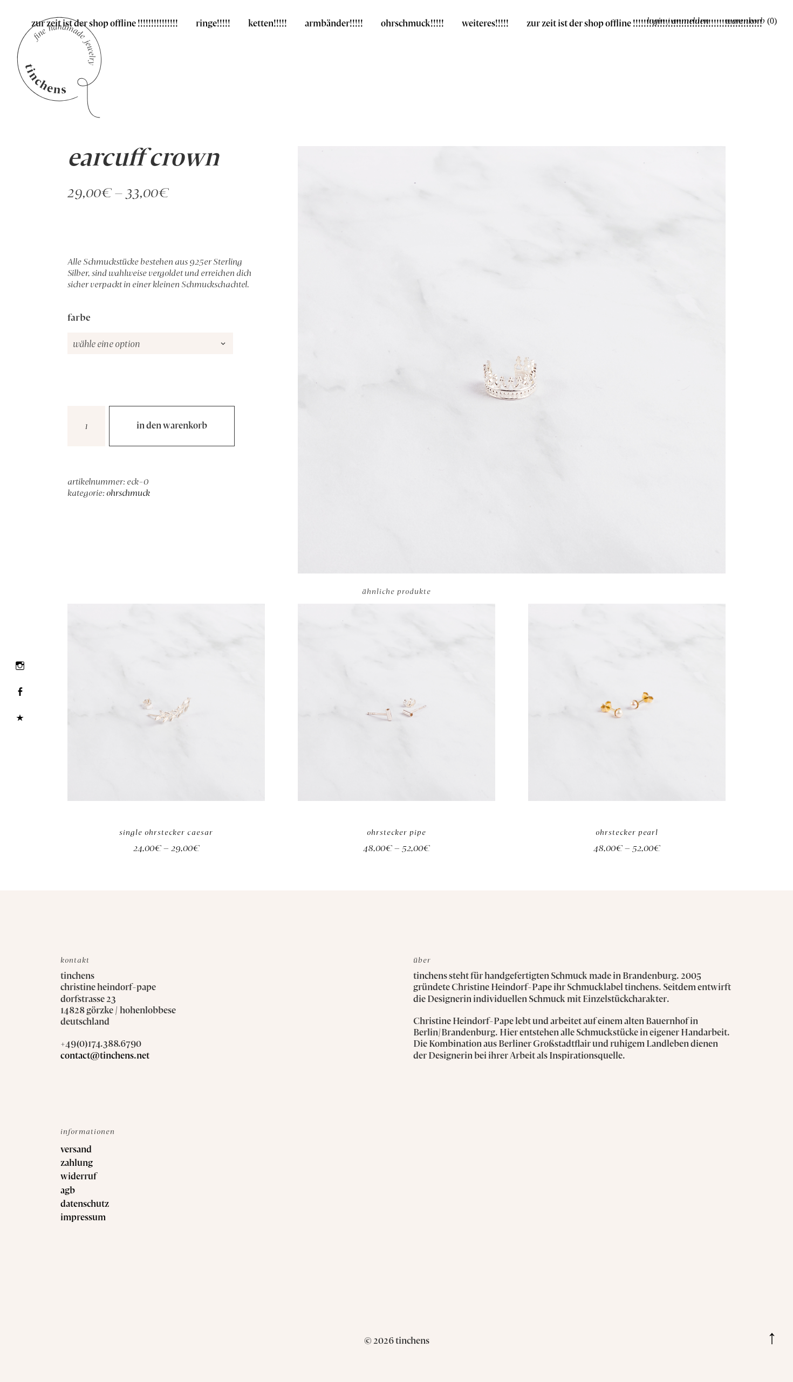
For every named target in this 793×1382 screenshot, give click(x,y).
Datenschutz (84, 1204)
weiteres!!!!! (485, 24)
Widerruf (78, 1176)
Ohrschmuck (128, 493)
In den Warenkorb (171, 426)
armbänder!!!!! (334, 24)
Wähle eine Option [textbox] (106, 344)
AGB (67, 1191)
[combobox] (150, 343)
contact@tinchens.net (104, 1056)
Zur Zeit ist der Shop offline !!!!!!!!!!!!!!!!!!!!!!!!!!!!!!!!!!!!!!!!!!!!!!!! (644, 24)
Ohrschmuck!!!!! (412, 24)
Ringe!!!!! (213, 24)
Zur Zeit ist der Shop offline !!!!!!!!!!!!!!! (104, 24)
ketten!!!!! (267, 24)
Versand (76, 1150)
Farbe (79, 318)
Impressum (83, 1217)
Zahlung (76, 1163)
